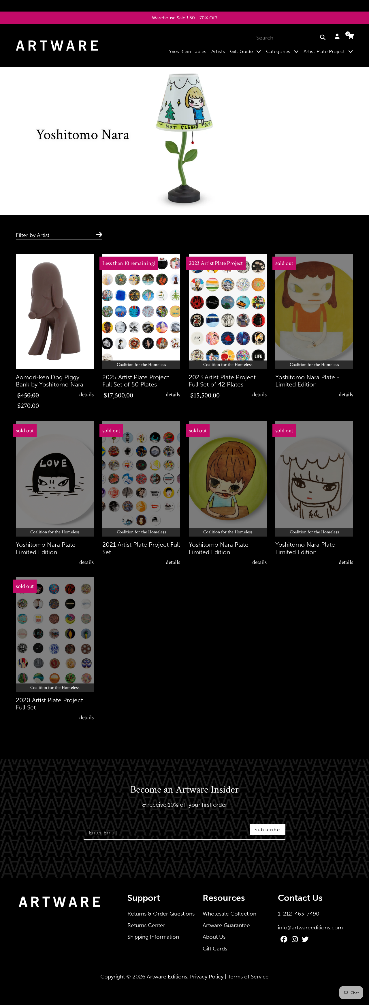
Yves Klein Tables (187, 51)
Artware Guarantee (226, 925)
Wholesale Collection (229, 913)
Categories (283, 51)
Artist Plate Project (329, 51)
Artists (218, 51)
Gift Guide (246, 51)
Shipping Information (153, 936)
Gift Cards (215, 948)
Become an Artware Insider (184, 790)
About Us (214, 936)
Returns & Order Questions (161, 913)
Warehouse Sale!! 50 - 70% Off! (184, 17)
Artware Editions (167, 976)
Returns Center (146, 925)
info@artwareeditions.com (310, 927)
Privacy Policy (206, 976)
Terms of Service (248, 976)
